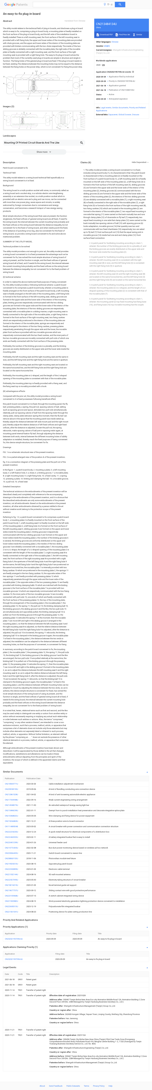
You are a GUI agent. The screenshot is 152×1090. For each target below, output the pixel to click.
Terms (86, 1086)
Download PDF (106, 34)
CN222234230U (11, 832)
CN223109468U (11, 896)
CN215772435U (11, 848)
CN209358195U (11, 789)
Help (111, 1086)
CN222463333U (11, 837)
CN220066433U (11, 853)
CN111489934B (11, 826)
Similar (139, 34)
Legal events (105, 107)
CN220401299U (11, 842)
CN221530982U (11, 901)
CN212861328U (11, 794)
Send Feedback (55, 1086)
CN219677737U (11, 890)
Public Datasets (73, 1086)
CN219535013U (11, 864)
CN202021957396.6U (14, 939)
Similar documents (120, 107)
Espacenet (113, 114)
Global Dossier (124, 114)
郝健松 (107, 46)
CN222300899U (11, 869)
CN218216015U (11, 885)
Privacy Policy (98, 1086)
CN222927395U (11, 880)
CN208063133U (11, 858)
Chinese (114, 42)
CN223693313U (11, 906)
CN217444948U (11, 800)
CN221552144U (11, 874)
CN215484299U (11, 810)
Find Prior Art (124, 34)
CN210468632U (11, 816)
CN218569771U (11, 784)
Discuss (135, 114)
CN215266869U (11, 821)
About (42, 1086)
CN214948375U (11, 805)
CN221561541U (11, 912)
